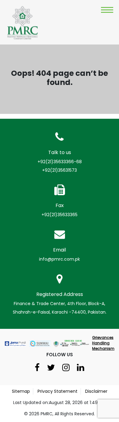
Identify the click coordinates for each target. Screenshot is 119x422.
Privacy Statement (58, 391)
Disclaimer (96, 391)
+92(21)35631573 (59, 170)
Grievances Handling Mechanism (103, 343)
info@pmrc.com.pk (59, 259)
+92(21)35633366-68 (60, 162)
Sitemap (21, 391)
